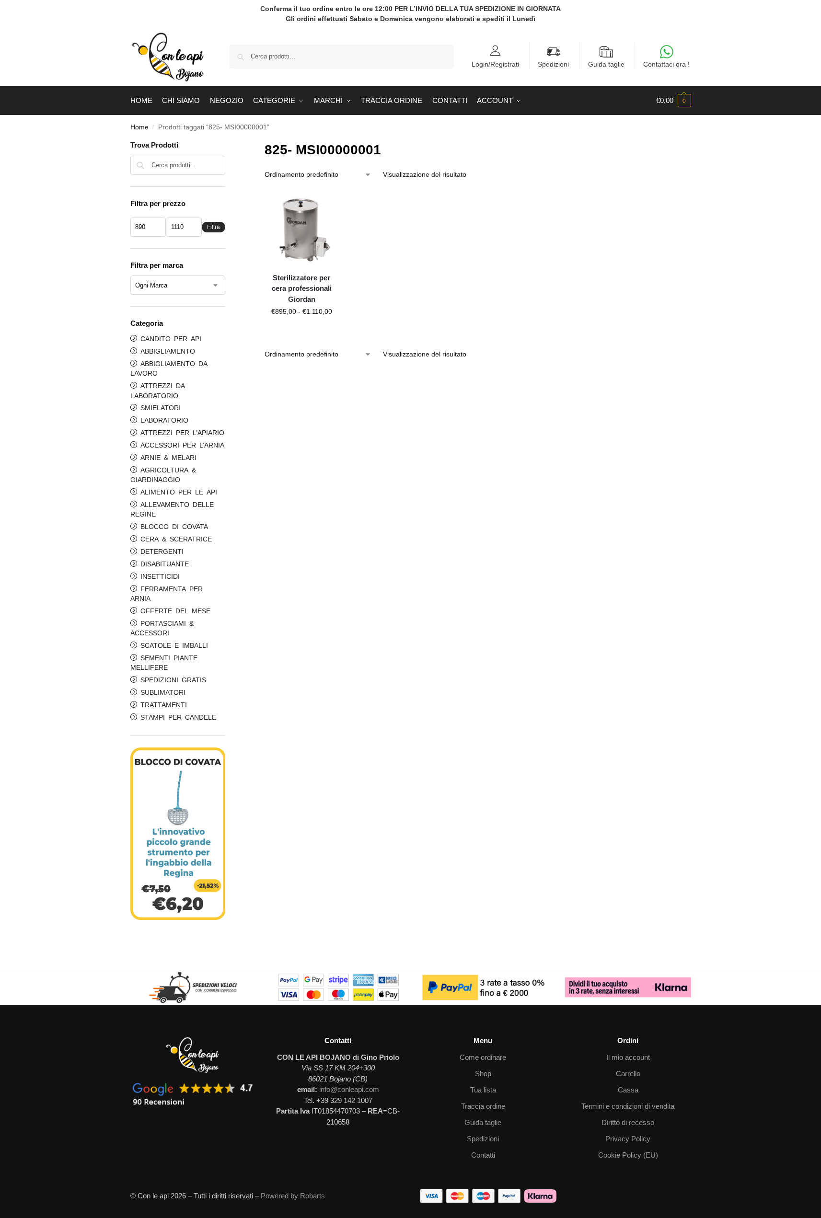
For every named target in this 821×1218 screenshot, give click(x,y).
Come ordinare (483, 1057)
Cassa (628, 1090)
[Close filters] (228, 146)
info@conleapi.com (349, 1089)
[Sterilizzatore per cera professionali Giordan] (301, 228)
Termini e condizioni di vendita (627, 1106)
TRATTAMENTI (162, 704)
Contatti (483, 1155)
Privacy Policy (627, 1139)
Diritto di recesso (627, 1122)
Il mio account (628, 1057)
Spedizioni (553, 64)
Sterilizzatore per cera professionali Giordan (302, 288)
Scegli (301, 332)
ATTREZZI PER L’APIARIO (180, 432)
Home (139, 127)
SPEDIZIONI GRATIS (171, 679)
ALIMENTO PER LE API (177, 491)
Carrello (628, 1073)
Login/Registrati (495, 63)
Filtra (213, 227)
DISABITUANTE (163, 563)
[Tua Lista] (333, 205)
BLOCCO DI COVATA (172, 526)
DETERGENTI (160, 551)
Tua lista (483, 1090)
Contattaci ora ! (666, 64)
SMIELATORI (159, 407)
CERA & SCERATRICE (174, 538)
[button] (673, 100)
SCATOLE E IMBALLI (172, 645)
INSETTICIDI (158, 576)
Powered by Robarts (293, 1196)
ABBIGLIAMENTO (166, 350)
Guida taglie (606, 64)
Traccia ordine (483, 1106)
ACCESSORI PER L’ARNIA (180, 444)
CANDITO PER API (169, 338)
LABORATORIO (162, 419)
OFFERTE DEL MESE (173, 610)
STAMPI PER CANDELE (176, 716)
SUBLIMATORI (161, 692)
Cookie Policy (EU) (628, 1155)
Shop (483, 1073)
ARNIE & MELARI (167, 457)
